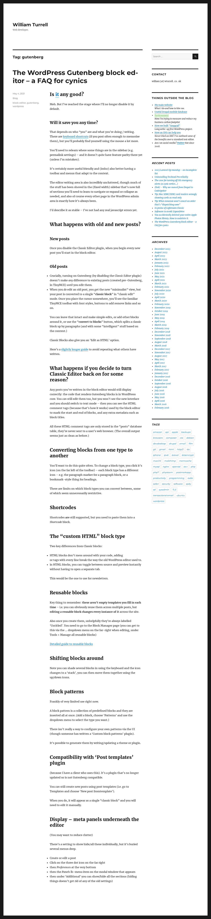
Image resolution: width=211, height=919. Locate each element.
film (191, 443)
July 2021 (159, 269)
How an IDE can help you (168, 132)
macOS (157, 461)
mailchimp (170, 461)
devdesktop (159, 443)
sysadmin (164, 489)
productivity (159, 478)
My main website (163, 105)
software (177, 484)
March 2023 (161, 259)
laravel (175, 455)
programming (176, 478)
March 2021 (160, 283)
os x (185, 466)
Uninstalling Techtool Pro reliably (171, 177)
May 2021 (160, 276)
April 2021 (160, 280)
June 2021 (160, 273)
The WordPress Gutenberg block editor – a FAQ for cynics (75, 77)
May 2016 (160, 397)
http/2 (180, 449)
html (171, 449)
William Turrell (30, 24)
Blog (15, 98)
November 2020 (163, 290)
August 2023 (161, 252)
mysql (156, 466)
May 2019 (160, 318)
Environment (162, 115)
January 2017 (161, 373)
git (154, 449)
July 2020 (159, 293)
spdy (188, 484)
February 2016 (162, 407)
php (193, 466)
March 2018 (160, 345)
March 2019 (160, 325)
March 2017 (160, 366)
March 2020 (161, 300)
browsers (158, 437)
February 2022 (162, 266)
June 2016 (160, 394)
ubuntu (180, 495)
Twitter (180, 143)
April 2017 (160, 363)
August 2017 (161, 356)
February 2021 (162, 287)
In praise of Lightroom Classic (169, 208)
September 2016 (163, 383)
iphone (157, 455)
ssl (154, 489)
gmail (162, 449)
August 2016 (161, 387)
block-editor (19, 102)
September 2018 (163, 338)
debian (190, 437)
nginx (166, 466)
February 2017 (162, 369)
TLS (174, 489)
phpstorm (167, 472)
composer (171, 437)
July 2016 (159, 390)
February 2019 (162, 328)
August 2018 (161, 342)
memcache (185, 461)
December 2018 (162, 331)
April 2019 (160, 321)
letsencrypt (188, 455)
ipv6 (166, 455)
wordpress (18, 106)
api (166, 432)
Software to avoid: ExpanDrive (169, 211)
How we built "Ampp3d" (167, 125)
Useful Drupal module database (171, 111)
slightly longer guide (74, 349)
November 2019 (162, 307)
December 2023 (162, 249)
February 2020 (162, 304)
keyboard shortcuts (75, 136)
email (182, 443)
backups (185, 432)
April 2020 (160, 297)
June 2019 (160, 314)
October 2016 (161, 380)
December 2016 (162, 376)
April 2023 (160, 255)
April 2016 (160, 400)
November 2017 (162, 352)
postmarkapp (183, 472)
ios (188, 449)
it (57, 94)
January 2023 (161, 262)
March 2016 (160, 404)
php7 (156, 472)
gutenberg (33, 102)
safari (156, 484)
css (181, 437)
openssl (176, 466)
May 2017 (159, 359)
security (166, 484)
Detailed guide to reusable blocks (71, 644)
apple (175, 432)
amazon (157, 432)
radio (190, 478)
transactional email (163, 495)
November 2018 (162, 335)
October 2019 (161, 311)
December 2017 (162, 349)
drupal (172, 443)
